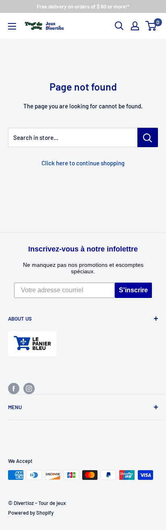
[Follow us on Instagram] (29, 388)
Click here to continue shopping (83, 163)
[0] (151, 26)
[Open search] (119, 25)
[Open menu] (12, 26)
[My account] (135, 25)
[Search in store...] (147, 137)
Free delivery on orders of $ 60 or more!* (83, 6)
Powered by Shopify (31, 512)
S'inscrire (133, 290)
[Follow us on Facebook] (13, 388)
